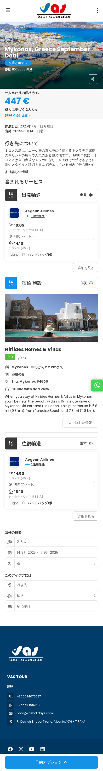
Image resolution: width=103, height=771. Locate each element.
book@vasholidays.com (35, 713)
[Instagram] (21, 749)
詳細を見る (86, 267)
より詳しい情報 (16, 171)
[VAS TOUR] (25, 653)
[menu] (98, 10)
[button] (14, 317)
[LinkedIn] (43, 749)
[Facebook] (10, 749)
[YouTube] (32, 749)
